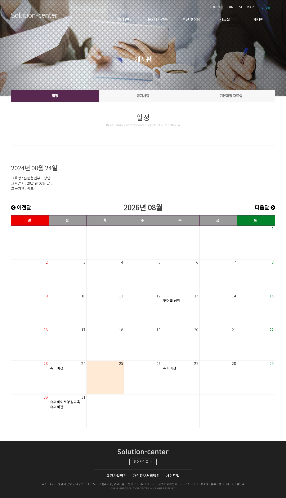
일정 (55, 96)
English (267, 7)
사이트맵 (172, 476)
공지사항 (143, 96)
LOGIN (215, 7)
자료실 (225, 19)
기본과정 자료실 (231, 96)
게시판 (258, 19)
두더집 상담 (171, 301)
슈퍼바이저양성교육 (65, 402)
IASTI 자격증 (157, 19)
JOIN (229, 7)
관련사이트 (141, 462)
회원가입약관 (117, 476)
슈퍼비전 (56, 368)
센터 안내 (124, 19)
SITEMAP (246, 7)
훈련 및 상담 (191, 19)
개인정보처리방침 (146, 476)
